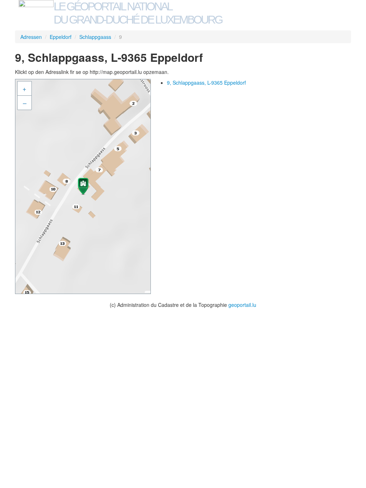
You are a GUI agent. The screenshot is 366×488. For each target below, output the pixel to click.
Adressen (31, 36)
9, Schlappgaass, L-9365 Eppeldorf (206, 82)
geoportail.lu (242, 304)
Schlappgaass (95, 36)
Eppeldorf (60, 36)
